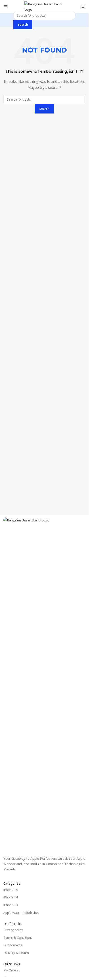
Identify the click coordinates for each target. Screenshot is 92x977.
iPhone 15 (10, 890)
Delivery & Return (16, 953)
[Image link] (44, 684)
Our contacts (12, 945)
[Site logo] (44, 6)
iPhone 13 (10, 905)
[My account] (83, 6)
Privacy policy (13, 930)
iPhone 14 (10, 897)
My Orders (11, 970)
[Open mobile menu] (5, 6)
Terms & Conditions (17, 937)
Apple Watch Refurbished (21, 912)
